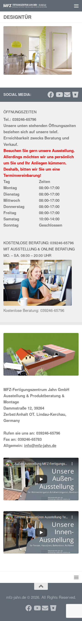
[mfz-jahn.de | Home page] (32, 5)
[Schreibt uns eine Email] (67, 94)
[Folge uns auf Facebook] (51, 94)
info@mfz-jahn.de (40, 445)
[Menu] (76, 5)
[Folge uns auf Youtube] (59, 94)
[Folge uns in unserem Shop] (75, 94)
